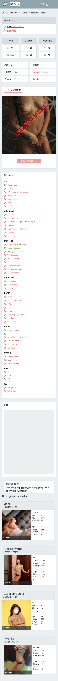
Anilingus (11, 348)
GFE (9, 334)
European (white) (40, 72)
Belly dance (12, 285)
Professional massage (16, 244)
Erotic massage (13, 248)
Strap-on (10, 311)
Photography (12, 218)
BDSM (10, 304)
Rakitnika (23, 13)
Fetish (9, 206)
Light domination (14, 300)
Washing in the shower (16, 229)
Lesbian (10, 288)
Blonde (36, 79)
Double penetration (15, 199)
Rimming (11, 236)
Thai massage (13, 255)
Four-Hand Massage (15, 262)
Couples (10, 225)
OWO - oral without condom (18, 192)
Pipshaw (10, 232)
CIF (8, 379)
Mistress (10, 297)
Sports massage (14, 266)
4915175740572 (15, 26)
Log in (48, 3)
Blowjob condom (14, 330)
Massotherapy (13, 259)
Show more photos (29, 161)
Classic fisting (13, 356)
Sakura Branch (13, 273)
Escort (10, 215)
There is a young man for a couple (21, 222)
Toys (9, 203)
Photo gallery (13, 90)
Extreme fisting (13, 363)
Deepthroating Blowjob (16, 337)
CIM (9, 372)
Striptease (11, 281)
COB (9, 375)
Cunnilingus (12, 344)
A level (10, 188)
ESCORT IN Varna (9, 13)
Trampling (11, 322)
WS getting (11, 391)
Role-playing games (15, 315)
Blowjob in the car (14, 341)
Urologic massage (15, 251)
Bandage (11, 318)
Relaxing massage (14, 269)
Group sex (11, 196)
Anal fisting (12, 360)
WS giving (11, 387)
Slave (9, 307)
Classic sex (12, 185)
